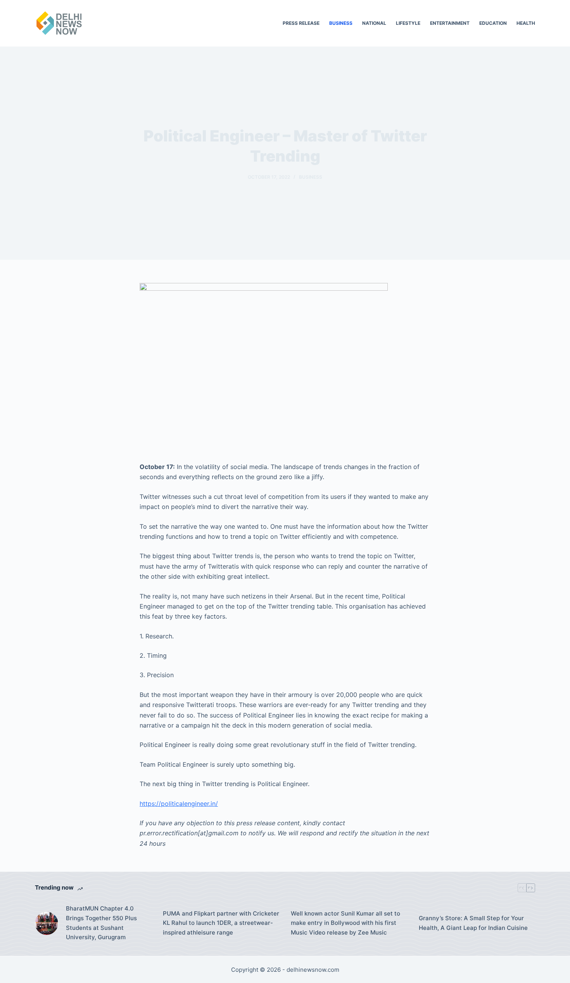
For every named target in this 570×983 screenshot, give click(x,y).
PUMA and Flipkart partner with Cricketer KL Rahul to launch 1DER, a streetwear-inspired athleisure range (221, 923)
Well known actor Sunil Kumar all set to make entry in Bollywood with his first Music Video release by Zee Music (345, 923)
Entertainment (450, 23)
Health (525, 23)
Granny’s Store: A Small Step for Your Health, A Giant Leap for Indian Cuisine (473, 922)
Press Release (301, 23)
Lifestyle (408, 23)
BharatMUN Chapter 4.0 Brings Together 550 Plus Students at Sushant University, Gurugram (101, 923)
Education (493, 23)
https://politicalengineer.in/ (179, 803)
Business (340, 23)
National (374, 23)
